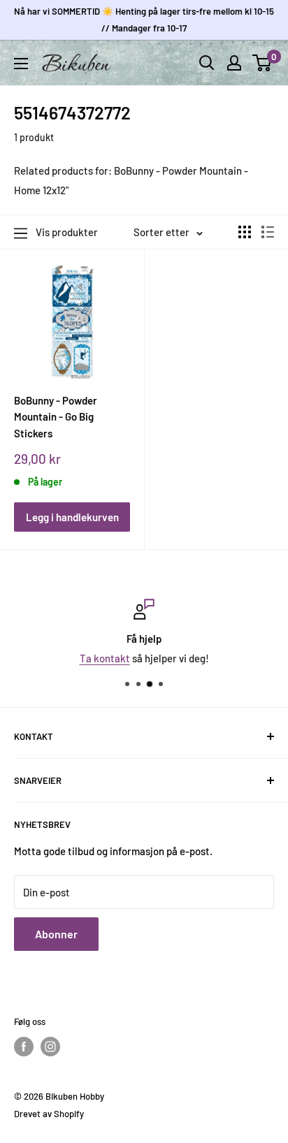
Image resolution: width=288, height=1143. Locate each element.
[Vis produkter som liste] (267, 232)
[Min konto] (234, 63)
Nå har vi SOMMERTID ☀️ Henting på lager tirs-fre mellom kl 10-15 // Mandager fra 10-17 (144, 20)
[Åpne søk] (207, 63)
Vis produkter (67, 232)
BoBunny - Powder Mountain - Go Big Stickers (55, 416)
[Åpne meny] (21, 63)
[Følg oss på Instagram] (50, 1046)
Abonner (56, 933)
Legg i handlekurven (72, 517)
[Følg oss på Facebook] (24, 1046)
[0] (262, 62)
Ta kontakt (105, 658)
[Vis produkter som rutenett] (244, 232)
